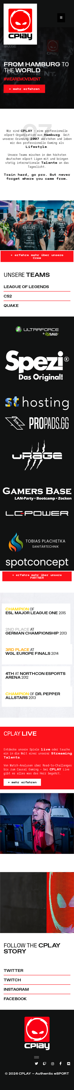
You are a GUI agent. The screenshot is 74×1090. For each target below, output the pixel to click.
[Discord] (68, 1063)
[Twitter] (36, 1063)
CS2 (8, 296)
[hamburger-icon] (37, 1057)
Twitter (13, 970)
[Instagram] (52, 1063)
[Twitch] (44, 1063)
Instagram (16, 989)
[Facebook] (60, 1063)
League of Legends (26, 286)
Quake (11, 305)
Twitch (12, 979)
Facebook (15, 998)
